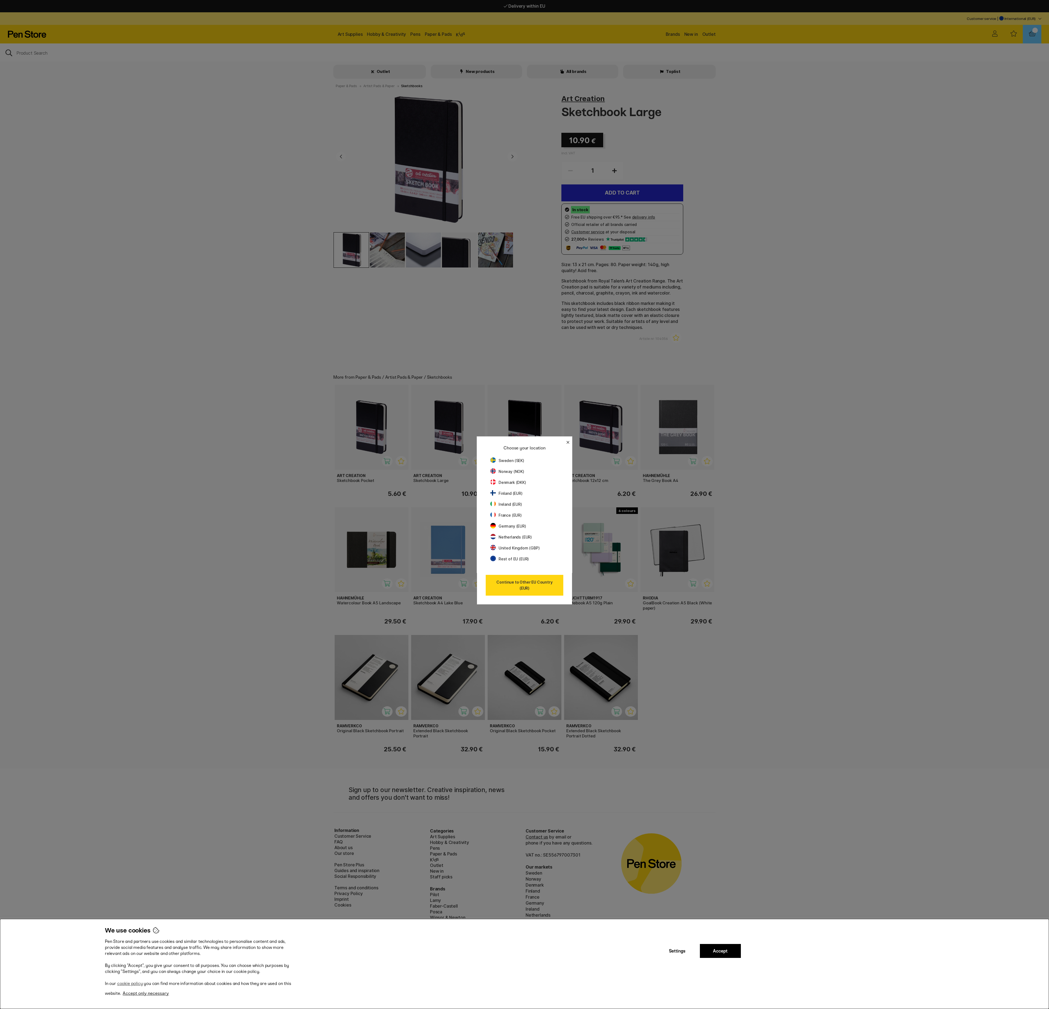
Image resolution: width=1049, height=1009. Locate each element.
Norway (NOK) (511, 471)
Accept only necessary (146, 993)
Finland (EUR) (511, 493)
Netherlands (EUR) (515, 537)
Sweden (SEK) (511, 460)
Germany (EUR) (512, 526)
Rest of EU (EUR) (514, 559)
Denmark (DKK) (512, 482)
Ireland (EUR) (510, 504)
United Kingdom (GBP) (519, 548)
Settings (677, 951)
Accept (720, 951)
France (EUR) (510, 515)
